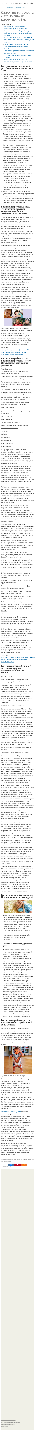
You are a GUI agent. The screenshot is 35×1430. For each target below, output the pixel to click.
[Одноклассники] (24, 1165)
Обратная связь (4, 1426)
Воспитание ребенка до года (11, 1112)
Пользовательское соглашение (13, 1422)
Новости (17, 7)
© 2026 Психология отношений (8, 1420)
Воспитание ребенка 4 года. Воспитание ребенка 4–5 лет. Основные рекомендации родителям (19, 39)
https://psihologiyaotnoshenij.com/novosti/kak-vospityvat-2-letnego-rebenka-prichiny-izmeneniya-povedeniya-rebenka (16, 352)
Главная (10, 7)
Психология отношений (17, 3)
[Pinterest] (17, 1165)
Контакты (3, 1422)
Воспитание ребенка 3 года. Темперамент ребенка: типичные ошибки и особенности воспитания (18, 33)
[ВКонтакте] (11, 1165)
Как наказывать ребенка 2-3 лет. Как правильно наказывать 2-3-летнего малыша (16, 46)
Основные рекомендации (21, 1159)
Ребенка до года (7, 1161)
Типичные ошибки (10, 1159)
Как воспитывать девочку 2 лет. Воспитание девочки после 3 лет (15, 27)
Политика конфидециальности (8, 1424)
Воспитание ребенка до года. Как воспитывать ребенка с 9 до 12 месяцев (18, 60)
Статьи (24, 7)
